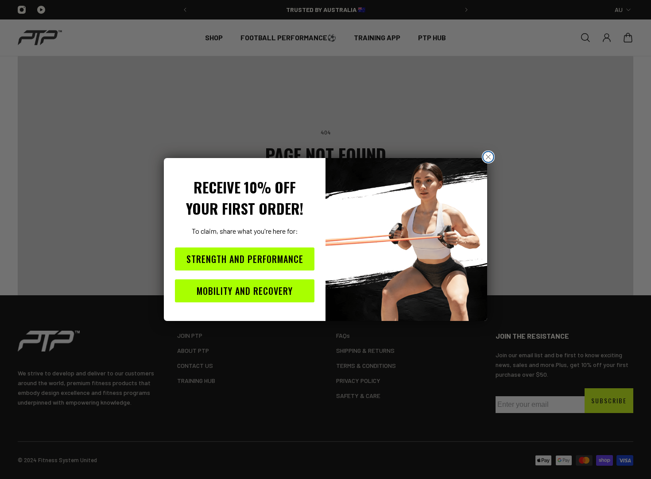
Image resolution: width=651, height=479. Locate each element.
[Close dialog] (488, 156)
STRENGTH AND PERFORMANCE (244, 259)
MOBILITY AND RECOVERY (245, 290)
